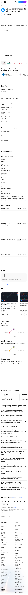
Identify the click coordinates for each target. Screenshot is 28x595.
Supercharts (4, 522)
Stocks (2, 526)
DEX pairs (3, 533)
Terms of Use (17, 564)
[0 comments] (26, 314)
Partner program (18, 590)
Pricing (16, 524)
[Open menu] (2, 2)
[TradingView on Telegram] (18, 501)
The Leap (17, 535)
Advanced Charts (18, 582)
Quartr (19, 514)
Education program (19, 592)
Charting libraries (18, 579)
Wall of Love (3, 571)
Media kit (16, 553)
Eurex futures (17, 540)
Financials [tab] (10, 25)
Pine (2, 535)
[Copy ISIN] (10, 188)
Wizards (3, 589)
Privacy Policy (18, 567)
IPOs (2, 550)
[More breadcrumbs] (7, 5)
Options (3, 557)
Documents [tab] (17, 25)
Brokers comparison (19, 533)
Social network (4, 569)
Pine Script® (4, 560)
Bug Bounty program (19, 572)
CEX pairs (3, 532)
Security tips (17, 571)
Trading (3, 580)
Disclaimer (17, 565)
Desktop (3, 565)
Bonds (2, 529)
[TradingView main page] (5, 2)
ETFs (2, 528)
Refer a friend (4, 572)
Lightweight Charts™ (19, 581)
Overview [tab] (3, 25)
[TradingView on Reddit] (24, 501)
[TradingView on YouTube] (8, 501)
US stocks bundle (18, 542)
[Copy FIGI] (11, 193)
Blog (15, 549)
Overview (17, 530)
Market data (17, 525)
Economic (3, 546)
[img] (10, 14)
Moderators (3, 576)
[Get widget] (25, 321)
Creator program (4, 574)
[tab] (19, 208)
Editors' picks (4, 583)
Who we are (17, 546)
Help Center (17, 550)
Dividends (3, 549)
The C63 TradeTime (19, 560)
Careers (16, 551)
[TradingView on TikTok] (21, 501)
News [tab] (22, 25)
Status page (17, 574)
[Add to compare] (15, 75)
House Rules (4, 575)
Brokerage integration (19, 589)
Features (16, 522)
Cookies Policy (18, 568)
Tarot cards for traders (19, 558)
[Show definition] (12, 89)
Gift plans (17, 526)
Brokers (16, 532)
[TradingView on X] (2, 501)
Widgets (16, 578)
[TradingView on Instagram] (12, 501)
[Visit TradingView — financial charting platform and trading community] (6, 55)
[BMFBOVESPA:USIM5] (2, 300)
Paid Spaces (4, 592)
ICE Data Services (16, 507)
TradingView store (18, 557)
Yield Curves (4, 555)
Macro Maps (4, 558)
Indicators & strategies (6, 587)
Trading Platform (18, 584)
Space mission (18, 547)
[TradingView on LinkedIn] (15, 501)
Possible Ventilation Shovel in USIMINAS (9, 303)
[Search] (16, 2)
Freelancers (3, 590)
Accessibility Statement (19, 569)
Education (3, 582)
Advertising (17, 588)
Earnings (3, 547)
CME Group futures (19, 539)
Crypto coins (4, 530)
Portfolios (3, 554)
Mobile (2, 564)
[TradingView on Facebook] (5, 501)
